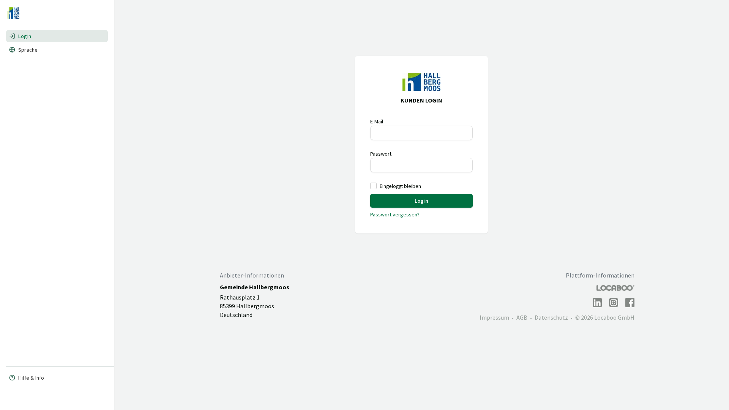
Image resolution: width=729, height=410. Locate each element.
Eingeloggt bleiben (400, 186)
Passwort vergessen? (395, 214)
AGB (521, 317)
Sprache (28, 49)
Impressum (494, 317)
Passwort (380, 153)
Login (24, 36)
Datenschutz (551, 317)
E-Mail (376, 121)
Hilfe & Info (31, 377)
